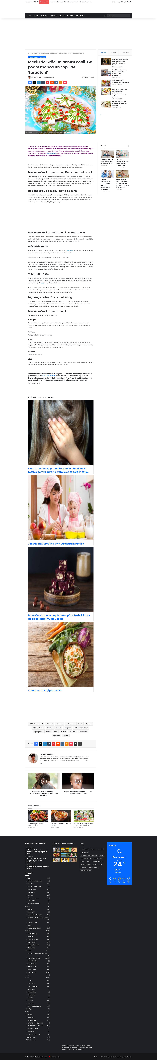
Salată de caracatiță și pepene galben (35, 824)
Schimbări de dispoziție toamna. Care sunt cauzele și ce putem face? (120, 62)
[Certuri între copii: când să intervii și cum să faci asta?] (107, 154)
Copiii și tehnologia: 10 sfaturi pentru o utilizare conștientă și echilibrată (106, 184)
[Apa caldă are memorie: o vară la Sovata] (65, 855)
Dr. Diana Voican (35, 77)
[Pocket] (65, 82)
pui (56, 732)
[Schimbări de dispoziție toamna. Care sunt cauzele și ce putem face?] (106, 61)
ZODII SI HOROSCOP (34, 1034)
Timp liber (29, 1014)
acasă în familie (85, 849)
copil (80, 724)
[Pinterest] (47, 82)
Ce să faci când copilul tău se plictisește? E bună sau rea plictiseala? (119, 73)
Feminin (28, 950)
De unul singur (32, 992)
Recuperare (31, 892)
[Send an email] (40, 77)
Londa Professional (97, 861)
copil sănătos (84, 852)
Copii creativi (32, 1020)
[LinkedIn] (39, 82)
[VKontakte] (56, 82)
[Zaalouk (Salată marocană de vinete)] (61, 816)
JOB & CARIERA (32, 961)
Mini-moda (31, 1031)
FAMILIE (61, 15)
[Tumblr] (43, 82)
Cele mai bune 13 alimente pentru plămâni (120, 81)
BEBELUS (44, 15)
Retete (30, 925)
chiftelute (70, 724)
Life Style (29, 1009)
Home (31, 53)
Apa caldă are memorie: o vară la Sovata (61, 2)
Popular (103, 52)
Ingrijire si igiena (32, 922)
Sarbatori (83, 732)
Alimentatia (31, 912)
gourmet (96, 858)
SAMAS (73, 732)
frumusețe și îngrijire (86, 858)
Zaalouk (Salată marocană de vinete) (61, 824)
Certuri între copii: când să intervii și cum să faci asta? (107, 161)
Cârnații (50, 724)
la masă (88, 861)
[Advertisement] (78, 34)
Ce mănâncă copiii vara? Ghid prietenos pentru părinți (83, 824)
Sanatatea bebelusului (34, 928)
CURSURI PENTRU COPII (35, 1023)
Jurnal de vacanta (33, 939)
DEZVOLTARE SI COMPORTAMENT (38, 917)
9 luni (28, 878)
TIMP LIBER (79, 15)
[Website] (41, 763)
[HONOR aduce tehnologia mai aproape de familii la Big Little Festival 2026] (65, 860)
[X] (34, 82)
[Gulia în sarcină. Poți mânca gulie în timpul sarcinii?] (106, 104)
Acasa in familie (33, 57)
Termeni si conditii (104, 1056)
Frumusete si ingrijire (34, 958)
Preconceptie (32, 889)
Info (27, 975)
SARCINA (31, 895)
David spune (31, 989)
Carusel (60, 724)
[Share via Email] (75, 744)
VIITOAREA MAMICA (34, 903)
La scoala (31, 1003)
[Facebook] (30, 82)
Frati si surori (31, 995)
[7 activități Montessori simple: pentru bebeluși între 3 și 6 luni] (122, 154)
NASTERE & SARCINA (34, 886)
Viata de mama (30, 1040)
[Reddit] (52, 82)
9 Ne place (31, 1017)
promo (94, 864)
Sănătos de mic (52, 153)
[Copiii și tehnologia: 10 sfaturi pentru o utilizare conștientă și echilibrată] (107, 174)
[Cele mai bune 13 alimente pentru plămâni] (106, 83)
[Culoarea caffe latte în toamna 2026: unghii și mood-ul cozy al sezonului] (73, 850)
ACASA (29, 15)
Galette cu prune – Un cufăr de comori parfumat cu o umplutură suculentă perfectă (119, 93)
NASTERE (31, 884)
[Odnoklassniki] (60, 82)
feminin (101, 855)
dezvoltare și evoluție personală (89, 855)
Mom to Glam (32, 964)
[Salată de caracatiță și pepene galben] (38, 816)
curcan (89, 724)
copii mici (100, 849)
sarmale (57, 736)
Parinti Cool (31, 948)
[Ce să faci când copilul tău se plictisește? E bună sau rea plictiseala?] (106, 72)
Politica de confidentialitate (118, 1056)
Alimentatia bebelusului (35, 915)
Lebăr (59, 728)
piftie (48, 732)
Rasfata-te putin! (33, 966)
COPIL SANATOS (33, 986)
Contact (129, 1056)
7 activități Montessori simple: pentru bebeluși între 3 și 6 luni (122, 162)
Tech (27, 1011)
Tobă (66, 736)
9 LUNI (36, 15)
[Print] (80, 744)
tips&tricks (83, 867)
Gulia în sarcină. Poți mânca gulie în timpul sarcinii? (119, 103)
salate (64, 732)
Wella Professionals (86, 870)
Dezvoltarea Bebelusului (35, 881)
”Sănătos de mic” (37, 724)
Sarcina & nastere (33, 898)
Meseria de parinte (33, 945)
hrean (43, 283)
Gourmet (30, 936)
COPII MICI (31, 983)
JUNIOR (53, 15)
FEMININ (70, 15)
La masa (41, 53)
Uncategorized (30, 1037)
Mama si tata (32, 942)
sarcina (100, 864)
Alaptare (30, 909)
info (101, 858)
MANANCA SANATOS (34, 1006)
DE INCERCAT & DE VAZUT (36, 1026)
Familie (28, 931)
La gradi (30, 997)
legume (68, 728)
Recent (114, 52)
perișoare (70, 250)
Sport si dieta (32, 969)
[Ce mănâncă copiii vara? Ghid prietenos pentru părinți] (84, 816)
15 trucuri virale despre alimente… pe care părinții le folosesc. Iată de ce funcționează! (122, 183)
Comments (125, 52)
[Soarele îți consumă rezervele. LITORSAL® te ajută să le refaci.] (56, 850)
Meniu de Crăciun (81, 728)
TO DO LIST (31, 900)
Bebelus (28, 906)
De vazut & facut (33, 1028)
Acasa (30, 980)
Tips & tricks (31, 972)
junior (82, 861)
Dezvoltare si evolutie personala (37, 953)
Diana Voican (38, 728)
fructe (50, 728)
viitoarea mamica (93, 867)
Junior (36, 53)
